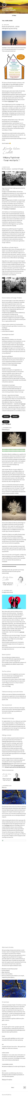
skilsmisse (4, 198)
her (17, 101)
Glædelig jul (5, 429)
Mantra (4, 787)
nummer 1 (6, 208)
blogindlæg (11, 101)
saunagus (7, 825)
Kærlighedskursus (6, 763)
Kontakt (6, 421)
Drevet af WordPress (6, 1094)
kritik (15, 365)
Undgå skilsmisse (7, 592)
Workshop (15, 416)
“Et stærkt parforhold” (19, 765)
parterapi (23, 403)
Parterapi (6, 416)
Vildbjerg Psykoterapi (9, 9)
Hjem (3, 424)
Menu (14, 15)
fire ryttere (22, 215)
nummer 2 (13, 208)
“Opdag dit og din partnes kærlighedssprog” (14, 767)
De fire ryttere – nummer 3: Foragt (12, 169)
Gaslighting (13, 311)
